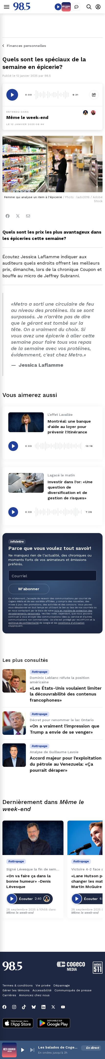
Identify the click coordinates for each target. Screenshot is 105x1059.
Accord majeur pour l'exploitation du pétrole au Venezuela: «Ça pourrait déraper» (66, 764)
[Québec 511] (98, 972)
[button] (22, 1050)
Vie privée (43, 985)
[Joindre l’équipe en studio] (76, 7)
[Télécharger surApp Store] (17, 1023)
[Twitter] (18, 216)
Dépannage (61, 985)
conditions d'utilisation (71, 622)
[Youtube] (63, 1007)
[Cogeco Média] (71, 969)
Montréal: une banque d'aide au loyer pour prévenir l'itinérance (69, 426)
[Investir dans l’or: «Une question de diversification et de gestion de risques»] (26, 483)
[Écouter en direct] (58, 7)
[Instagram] (14, 1007)
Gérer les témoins (16, 990)
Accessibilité (42, 990)
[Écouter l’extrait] (12, 95)
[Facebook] (7, 216)
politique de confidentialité (23, 622)
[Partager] (94, 94)
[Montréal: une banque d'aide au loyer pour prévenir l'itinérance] (26, 422)
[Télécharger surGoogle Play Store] (53, 1023)
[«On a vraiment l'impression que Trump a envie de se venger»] (14, 723)
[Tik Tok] (24, 1007)
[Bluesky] (34, 1007)
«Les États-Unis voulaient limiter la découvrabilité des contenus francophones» (66, 694)
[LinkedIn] (43, 1007)
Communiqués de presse (73, 990)
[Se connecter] (98, 6)
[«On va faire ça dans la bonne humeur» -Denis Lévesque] (32, 838)
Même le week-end (27, 117)
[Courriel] (28, 216)
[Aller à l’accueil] (21, 9)
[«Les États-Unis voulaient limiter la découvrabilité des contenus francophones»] (14, 681)
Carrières (9, 995)
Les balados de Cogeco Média (58, 1047)
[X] (53, 1007)
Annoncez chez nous (34, 995)
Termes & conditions (17, 985)
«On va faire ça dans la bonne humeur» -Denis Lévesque (28, 881)
